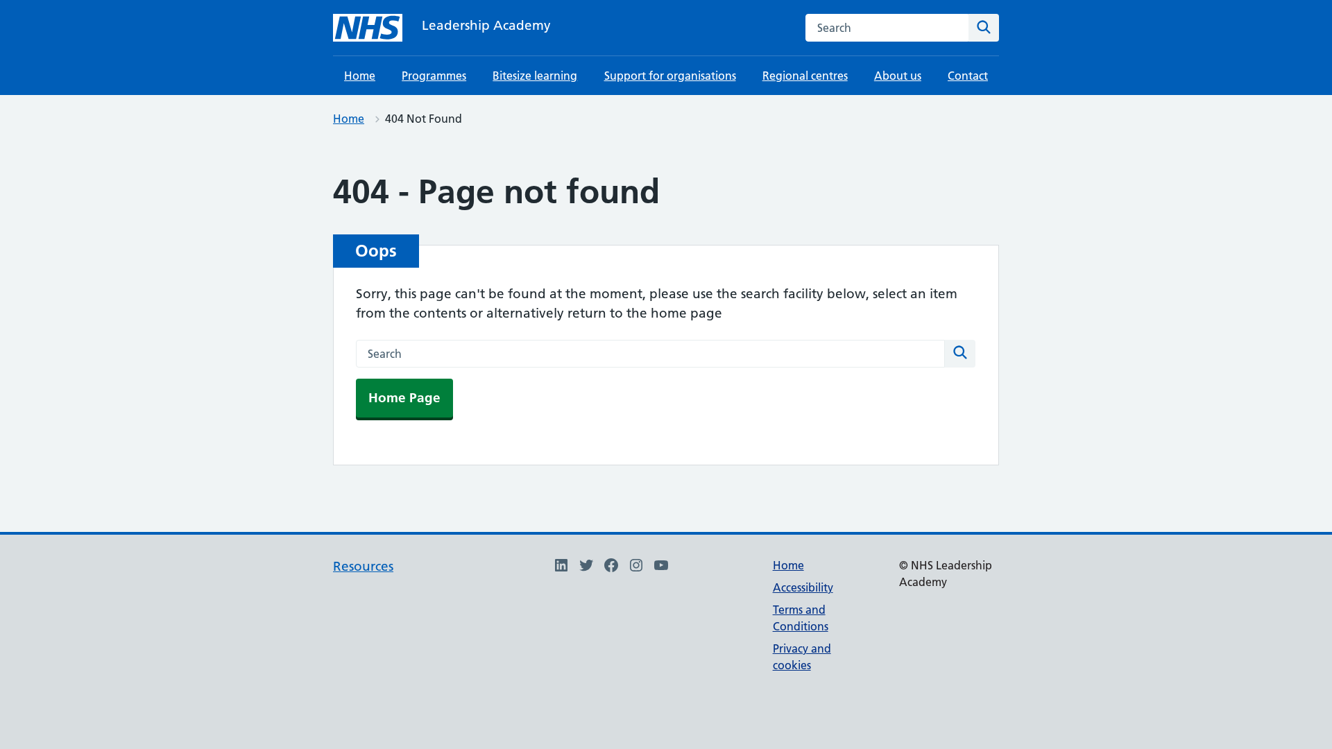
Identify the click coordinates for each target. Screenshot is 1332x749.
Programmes (434, 76)
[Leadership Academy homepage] (367, 28)
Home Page (404, 398)
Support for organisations (670, 76)
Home (359, 76)
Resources (363, 566)
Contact (968, 76)
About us (897, 76)
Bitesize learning (535, 76)
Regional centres (805, 76)
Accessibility (803, 587)
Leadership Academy (486, 25)
